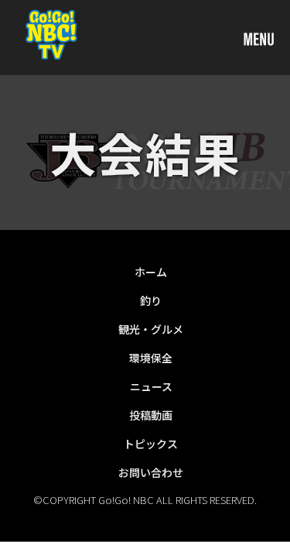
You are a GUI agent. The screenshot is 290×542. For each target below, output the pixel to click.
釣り (151, 300)
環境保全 (150, 357)
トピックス (151, 443)
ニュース (151, 386)
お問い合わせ (150, 472)
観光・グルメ (150, 329)
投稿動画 (150, 415)
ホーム (151, 272)
